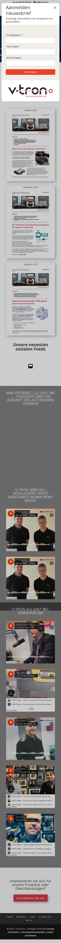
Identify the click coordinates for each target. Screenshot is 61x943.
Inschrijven (30, 72)
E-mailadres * (14, 35)
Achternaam (13, 57)
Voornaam (12, 46)
